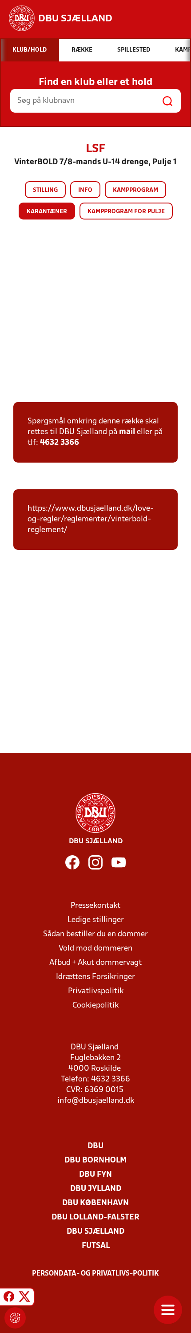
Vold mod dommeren (95, 948)
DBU (95, 1146)
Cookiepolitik (95, 1005)
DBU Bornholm (95, 1160)
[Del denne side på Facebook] (9, 1298)
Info (85, 190)
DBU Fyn (95, 1175)
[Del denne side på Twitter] (24, 1298)
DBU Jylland (95, 1189)
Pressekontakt (95, 906)
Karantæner (47, 212)
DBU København (95, 1203)
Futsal (96, 1246)
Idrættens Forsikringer (95, 977)
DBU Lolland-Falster (95, 1217)
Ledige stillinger (96, 920)
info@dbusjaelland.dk (95, 1101)
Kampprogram (135, 190)
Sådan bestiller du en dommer (95, 934)
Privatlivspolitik (95, 991)
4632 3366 (59, 443)
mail (127, 432)
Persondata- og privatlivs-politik (95, 1274)
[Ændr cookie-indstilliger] (15, 1318)
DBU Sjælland (95, 1231)
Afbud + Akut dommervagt (95, 963)
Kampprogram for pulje (126, 212)
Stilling (45, 190)
